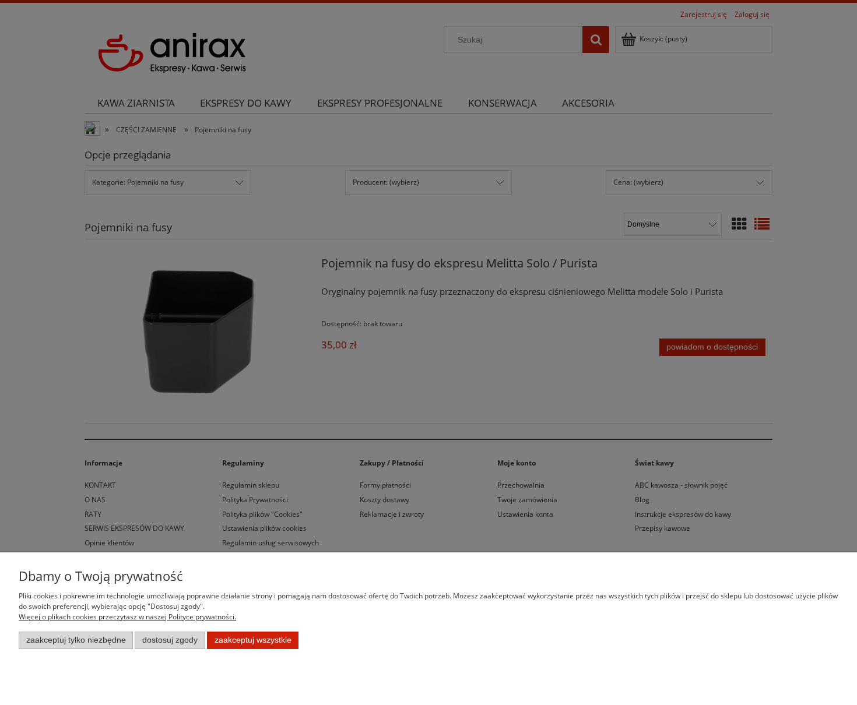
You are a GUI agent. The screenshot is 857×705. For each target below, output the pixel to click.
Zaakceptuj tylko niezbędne (76, 640)
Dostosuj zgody (170, 640)
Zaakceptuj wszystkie (253, 640)
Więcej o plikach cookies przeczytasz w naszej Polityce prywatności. (127, 617)
